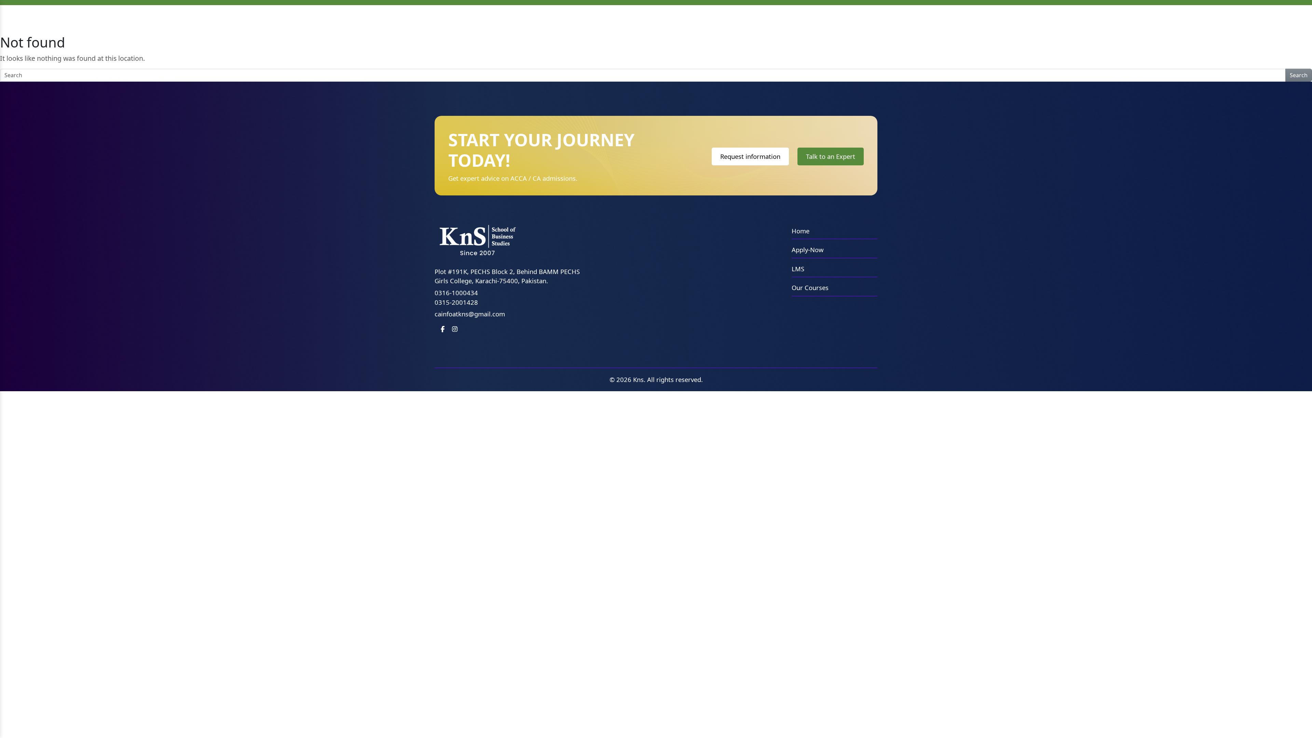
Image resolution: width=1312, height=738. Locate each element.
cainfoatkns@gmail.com (470, 314)
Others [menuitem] (840, 19)
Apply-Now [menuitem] (686, 18)
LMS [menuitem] (797, 18)
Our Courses (810, 287)
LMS (798, 268)
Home (800, 231)
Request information (750, 156)
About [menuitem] (635, 18)
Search (1299, 75)
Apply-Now (807, 249)
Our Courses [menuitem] (748, 18)
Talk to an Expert (830, 156)
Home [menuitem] (593, 18)
